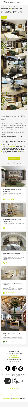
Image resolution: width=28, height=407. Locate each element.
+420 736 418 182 (14, 355)
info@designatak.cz (14, 357)
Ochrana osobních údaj (14, 388)
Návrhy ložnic (9, 263)
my (18, 151)
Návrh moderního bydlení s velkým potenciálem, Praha (12, 220)
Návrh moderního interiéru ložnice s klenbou (12, 254)
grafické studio (16, 398)
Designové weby (6, 398)
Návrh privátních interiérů (14, 7)
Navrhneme (5, 140)
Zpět (5, 17)
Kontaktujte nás (14, 158)
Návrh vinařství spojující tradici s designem (11, 334)
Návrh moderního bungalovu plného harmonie (12, 283)
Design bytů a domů (5, 8)
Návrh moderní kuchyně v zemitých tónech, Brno (12, 190)
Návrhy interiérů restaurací (12, 342)
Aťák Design (3, 7)
